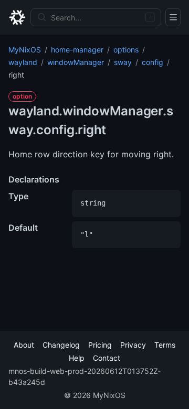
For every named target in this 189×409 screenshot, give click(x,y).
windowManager (75, 62)
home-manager (77, 49)
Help (77, 357)
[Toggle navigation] (173, 17)
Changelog (61, 344)
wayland (22, 62)
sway (123, 62)
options (126, 49)
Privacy (133, 344)
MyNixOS (24, 49)
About (24, 344)
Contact (106, 357)
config (152, 62)
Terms (164, 344)
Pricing (100, 344)
